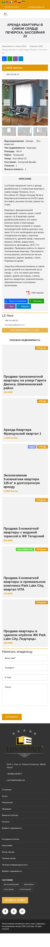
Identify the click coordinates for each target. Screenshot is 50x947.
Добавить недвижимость (12, 828)
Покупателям (7, 802)
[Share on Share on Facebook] (4, 58)
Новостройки (7, 846)
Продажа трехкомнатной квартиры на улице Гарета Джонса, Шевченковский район (25, 382)
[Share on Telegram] (20, 58)
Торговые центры (9, 858)
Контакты (5, 822)
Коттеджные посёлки (10, 839)
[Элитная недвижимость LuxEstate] (4, 14)
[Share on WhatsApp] (9, 58)
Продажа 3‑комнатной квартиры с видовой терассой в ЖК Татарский (24, 532)
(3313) (14, 46)
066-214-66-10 (12, 74)
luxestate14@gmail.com (15, 325)
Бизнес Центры (8, 852)
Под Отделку (9, 889)
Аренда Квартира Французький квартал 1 (22, 431)
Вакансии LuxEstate (10, 815)
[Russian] (19, 2)
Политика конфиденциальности (14, 865)
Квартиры (32, 148)
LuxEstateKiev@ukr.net (35, 7)
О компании (6, 790)
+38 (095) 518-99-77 (11, 7)
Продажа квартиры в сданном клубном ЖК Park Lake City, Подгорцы (25, 635)
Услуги (4, 796)
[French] (11, 2)
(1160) (36, 46)
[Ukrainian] (23, 2)
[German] (15, 2)
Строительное (25, 889)
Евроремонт (29, 884)
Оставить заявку (15, 900)
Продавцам (6, 809)
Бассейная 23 (20, 158)
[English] (7, 2)
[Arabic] (3, 2)
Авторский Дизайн (27, 162)
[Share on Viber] (15, 58)
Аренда (30, 141)
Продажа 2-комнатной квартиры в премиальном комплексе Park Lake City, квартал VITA (24, 583)
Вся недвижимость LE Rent (25, 330)
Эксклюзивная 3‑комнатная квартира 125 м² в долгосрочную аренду (22, 480)
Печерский (18, 155)
